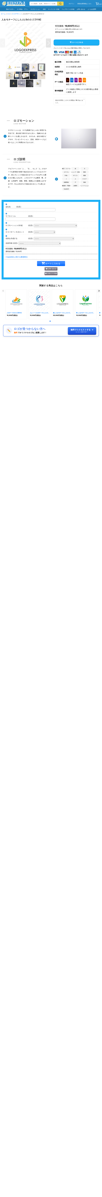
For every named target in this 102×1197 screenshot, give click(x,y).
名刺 (44, 9)
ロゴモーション (35, 9)
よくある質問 (92, 9)
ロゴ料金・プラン (22, 9)
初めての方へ (10, 9)
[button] (2, 43)
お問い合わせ (81, 9)
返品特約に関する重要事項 (17, 257)
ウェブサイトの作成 (68, 9)
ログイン (71, 3)
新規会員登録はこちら (84, 3)
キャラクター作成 (53, 9)
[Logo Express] (13, 3)
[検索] (60, 4)
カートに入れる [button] (77, 42)
